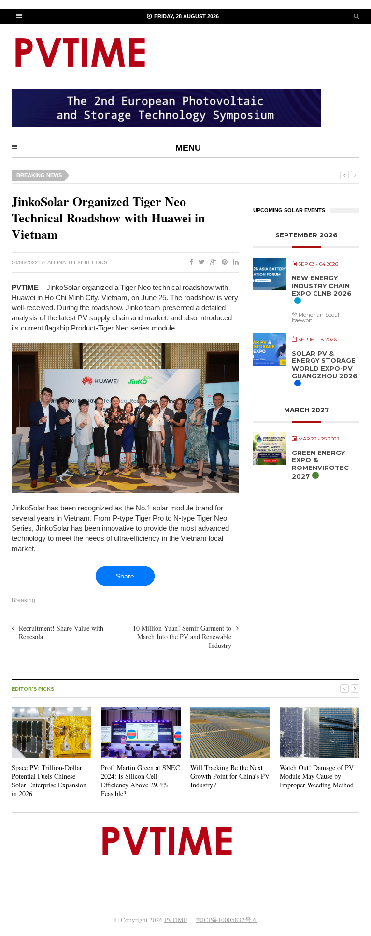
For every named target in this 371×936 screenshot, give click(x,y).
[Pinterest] (223, 262)
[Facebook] (189, 262)
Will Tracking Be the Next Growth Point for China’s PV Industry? (230, 776)
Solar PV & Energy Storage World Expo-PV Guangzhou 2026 (324, 364)
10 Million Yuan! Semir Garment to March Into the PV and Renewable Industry (182, 636)
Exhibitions (90, 262)
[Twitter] (200, 262)
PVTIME (175, 919)
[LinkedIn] (234, 262)
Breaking (23, 600)
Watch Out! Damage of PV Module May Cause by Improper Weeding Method (317, 776)
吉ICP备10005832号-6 (226, 919)
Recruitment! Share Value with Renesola (61, 632)
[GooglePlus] (211, 262)
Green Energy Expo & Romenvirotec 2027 (320, 464)
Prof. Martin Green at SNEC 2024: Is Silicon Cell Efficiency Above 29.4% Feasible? (140, 780)
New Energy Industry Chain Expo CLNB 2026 (322, 285)
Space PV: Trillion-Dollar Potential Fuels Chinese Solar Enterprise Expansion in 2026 (49, 780)
